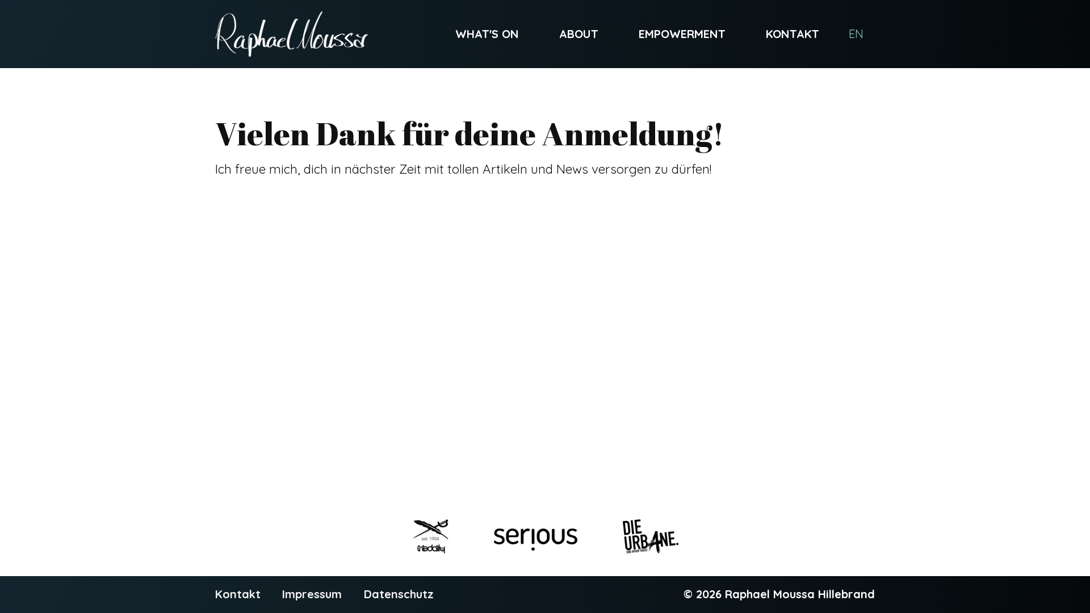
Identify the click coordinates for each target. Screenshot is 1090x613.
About (578, 34)
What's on (487, 34)
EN (856, 34)
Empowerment (682, 34)
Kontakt (792, 34)
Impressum (312, 594)
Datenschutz (399, 594)
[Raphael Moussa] (291, 34)
